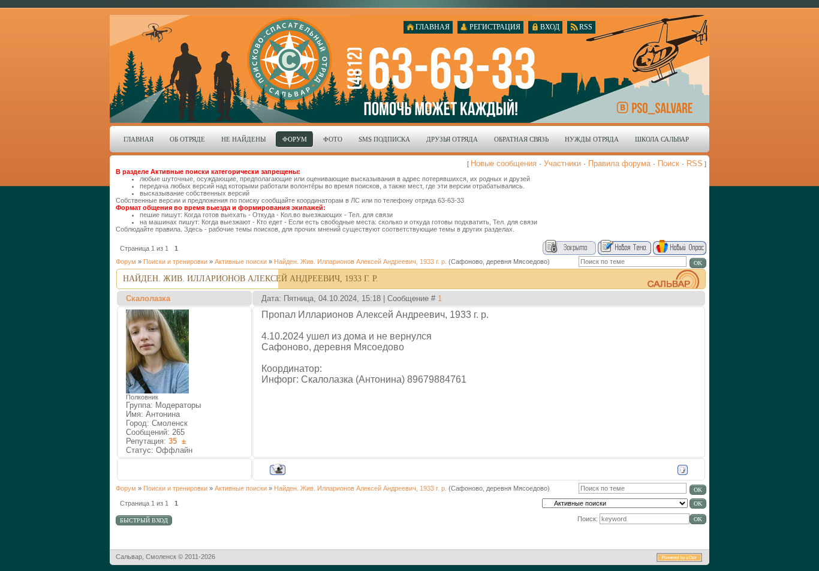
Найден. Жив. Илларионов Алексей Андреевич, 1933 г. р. (360, 261)
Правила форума (619, 163)
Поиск (668, 163)
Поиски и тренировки (175, 261)
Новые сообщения (504, 163)
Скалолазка (148, 298)
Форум (126, 261)
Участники (562, 163)
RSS (694, 163)
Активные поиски (241, 261)
